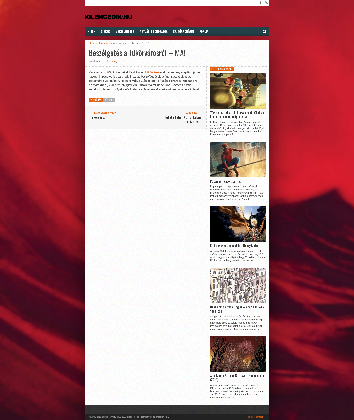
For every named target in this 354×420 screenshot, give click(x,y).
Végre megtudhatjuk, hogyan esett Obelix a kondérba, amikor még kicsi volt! (237, 115)
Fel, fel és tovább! (255, 417)
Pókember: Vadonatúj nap (225, 181)
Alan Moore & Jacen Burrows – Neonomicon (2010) (237, 378)
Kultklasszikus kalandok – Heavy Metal (234, 246)
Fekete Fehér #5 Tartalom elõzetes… (183, 119)
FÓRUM (204, 31)
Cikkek (105, 31)
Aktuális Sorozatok (154, 31)
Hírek (91, 31)
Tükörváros (152, 72)
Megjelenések (124, 31)
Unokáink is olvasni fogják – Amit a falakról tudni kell (237, 309)
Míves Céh (109, 42)
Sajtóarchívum (183, 31)
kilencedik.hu (95, 42)
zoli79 (111, 61)
